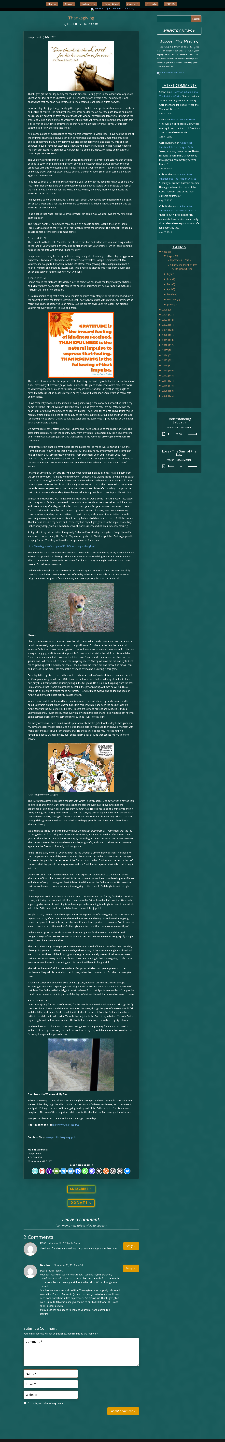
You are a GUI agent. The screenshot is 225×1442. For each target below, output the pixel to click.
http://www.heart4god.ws (65, 1124)
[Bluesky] (127, 1171)
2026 (167, 252)
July (170, 274)
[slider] (192, 434)
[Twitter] (70, 1171)
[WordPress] (113, 1171)
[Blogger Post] (120, 1171)
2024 (168, 314)
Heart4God (111, 4)
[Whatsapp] (85, 1171)
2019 (168, 339)
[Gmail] (42, 1171)
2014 (167, 365)
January (172, 304)
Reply (129, 1246)
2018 (168, 345)
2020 (168, 335)
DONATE (79, 1202)
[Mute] (185, 434)
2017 (167, 350)
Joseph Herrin (74, 24)
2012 (168, 375)
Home (52, 4)
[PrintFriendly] (35, 1171)
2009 (168, 390)
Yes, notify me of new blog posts (45, 1403)
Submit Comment (121, 1411)
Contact (132, 4)
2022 (168, 324)
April (171, 289)
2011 (168, 380)
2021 (168, 329)
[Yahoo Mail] (49, 1171)
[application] (179, 434)
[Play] (163, 433)
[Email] (56, 1171)
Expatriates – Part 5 (180, 260)
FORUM (170, 4)
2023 (168, 319)
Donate (152, 4)
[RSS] (106, 1171)
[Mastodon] (92, 1171)
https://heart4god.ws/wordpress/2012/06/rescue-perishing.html (61, 546)
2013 (168, 370)
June (171, 279)
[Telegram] (63, 1171)
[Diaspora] (99, 1171)
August (172, 256)
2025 (167, 309)
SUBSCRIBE (79, 1188)
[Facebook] (77, 1171)
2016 (167, 355)
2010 (168, 385)
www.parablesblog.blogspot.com (62, 1137)
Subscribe (88, 4)
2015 (167, 360)
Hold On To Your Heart (182, 119)
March (172, 294)
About (69, 4)
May (171, 284)
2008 (168, 395)
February (173, 299)
